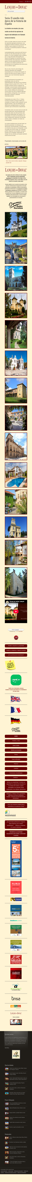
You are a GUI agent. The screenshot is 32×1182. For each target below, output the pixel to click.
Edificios (16, 777)
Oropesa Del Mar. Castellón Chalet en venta (17, 1112)
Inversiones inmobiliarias (16, 773)
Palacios (16, 764)
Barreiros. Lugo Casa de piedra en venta (16, 1127)
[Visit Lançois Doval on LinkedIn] (29, 2)
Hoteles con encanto (16, 750)
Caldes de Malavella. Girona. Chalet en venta (17, 1108)
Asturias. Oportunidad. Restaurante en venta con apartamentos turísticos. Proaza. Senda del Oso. (18, 1078)
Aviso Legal (10, 1171)
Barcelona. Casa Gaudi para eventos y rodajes (17, 1142)
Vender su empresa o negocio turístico (16, 650)
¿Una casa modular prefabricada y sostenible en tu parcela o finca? (16, 805)
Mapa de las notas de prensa (10, 1172)
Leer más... (7, 1047)
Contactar (21, 1)
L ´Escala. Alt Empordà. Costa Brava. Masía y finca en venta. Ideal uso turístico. (17, 1162)
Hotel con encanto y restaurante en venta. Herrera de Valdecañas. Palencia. (17, 1152)
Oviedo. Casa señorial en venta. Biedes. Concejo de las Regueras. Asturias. (18, 1069)
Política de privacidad (18, 1171)
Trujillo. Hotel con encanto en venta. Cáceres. (17, 1122)
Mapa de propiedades (21, 1172)
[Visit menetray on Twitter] (27, 2)
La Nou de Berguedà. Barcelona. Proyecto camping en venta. (16, 1083)
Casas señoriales (16, 759)
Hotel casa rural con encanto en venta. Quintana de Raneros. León (18, 1147)
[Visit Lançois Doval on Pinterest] (30, 2)
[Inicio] (16, 7)
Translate (20, 631)
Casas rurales (16, 745)
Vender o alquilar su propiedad (16, 646)
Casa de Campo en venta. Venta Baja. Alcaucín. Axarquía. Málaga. (17, 1073)
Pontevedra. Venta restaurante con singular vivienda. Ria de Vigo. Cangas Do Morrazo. (17, 1093)
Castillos (16, 768)
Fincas (16, 754)
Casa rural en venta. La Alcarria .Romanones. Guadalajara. (17, 1088)
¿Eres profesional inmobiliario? (16, 655)
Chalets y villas (16, 741)
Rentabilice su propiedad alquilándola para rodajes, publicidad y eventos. (16, 833)
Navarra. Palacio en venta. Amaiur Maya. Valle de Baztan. (18, 1138)
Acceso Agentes (4, 1171)
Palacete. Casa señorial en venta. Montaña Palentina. (17, 1118)
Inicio (6, 14)
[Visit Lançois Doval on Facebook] (25, 2)
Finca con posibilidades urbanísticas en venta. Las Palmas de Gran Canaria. (17, 1103)
